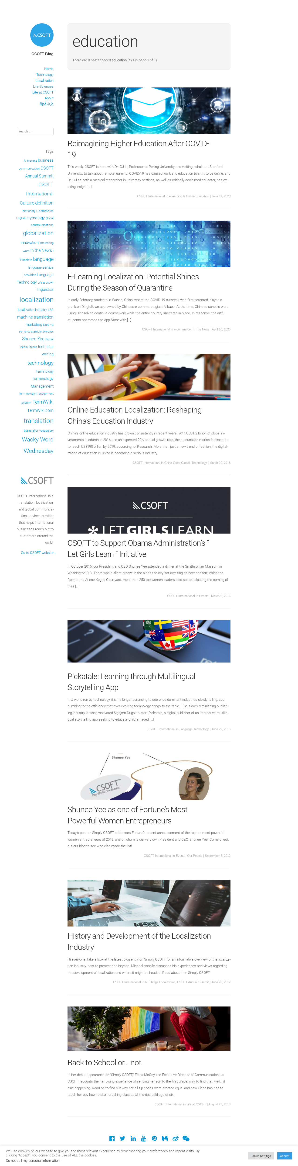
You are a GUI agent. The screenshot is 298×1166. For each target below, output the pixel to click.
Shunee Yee (33, 338)
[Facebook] (112, 1139)
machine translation (35, 317)
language (43, 259)
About (49, 98)
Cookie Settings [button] (261, 1156)
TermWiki (43, 402)
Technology (45, 75)
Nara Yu (48, 324)
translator (31, 430)
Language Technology (194, 729)
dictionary (29, 211)
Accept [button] (284, 1156)
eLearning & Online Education (189, 196)
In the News (41, 250)
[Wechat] (186, 1139)
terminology (45, 371)
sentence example (30, 331)
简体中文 (47, 104)
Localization (45, 81)
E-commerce (45, 211)
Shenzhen (48, 331)
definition (44, 203)
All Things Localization (160, 982)
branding (32, 160)
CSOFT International (151, 196)
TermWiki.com (40, 410)
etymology (36, 218)
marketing (34, 324)
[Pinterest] (154, 1139)
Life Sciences (43, 86)
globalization (38, 233)
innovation (30, 242)
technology (40, 363)
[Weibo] (175, 1139)
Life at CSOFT (43, 92)
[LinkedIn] (133, 1139)
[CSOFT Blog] (42, 47)
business (46, 160)
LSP (51, 310)
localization (37, 300)
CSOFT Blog (42, 54)
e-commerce (182, 329)
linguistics (45, 289)
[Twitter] (122, 1139)
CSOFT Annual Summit (193, 982)
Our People (194, 855)
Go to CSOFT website (37, 553)
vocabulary (46, 430)
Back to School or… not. (105, 1062)
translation (39, 421)
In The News (201, 329)
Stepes (33, 347)
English (21, 218)
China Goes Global (177, 463)
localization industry (32, 310)
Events (204, 596)
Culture (27, 203)
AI (25, 160)
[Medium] (165, 1139)
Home (49, 69)
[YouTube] (144, 1139)
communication (29, 168)
